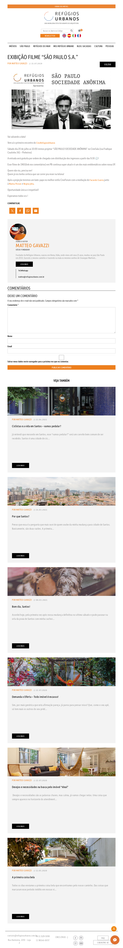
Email (10, 346)
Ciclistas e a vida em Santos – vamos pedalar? (36, 426)
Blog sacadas (84, 46)
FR (80, 35)
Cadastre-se (103, 942)
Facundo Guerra (97, 179)
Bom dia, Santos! (21, 606)
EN (65, 35)
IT (75, 35)
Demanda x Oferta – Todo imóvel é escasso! (35, 697)
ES (70, 35)
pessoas (110, 46)
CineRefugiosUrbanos (45, 142)
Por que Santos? (20, 516)
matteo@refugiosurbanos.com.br (31, 276)
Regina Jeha (29, 183)
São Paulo (25, 46)
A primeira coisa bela (23, 877)
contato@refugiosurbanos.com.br (22, 935)
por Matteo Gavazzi (17, 63)
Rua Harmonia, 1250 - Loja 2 (19, 941)
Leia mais (24, 264)
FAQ (103, 938)
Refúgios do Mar (41, 46)
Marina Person (15, 183)
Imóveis (13, 46)
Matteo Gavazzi (32, 245)
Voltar (107, 64)
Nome (10, 336)
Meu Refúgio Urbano (63, 46)
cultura (98, 46)
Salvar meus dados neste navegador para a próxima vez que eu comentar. (38, 361)
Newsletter (50, 35)
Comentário (13, 304)
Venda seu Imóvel (61, 6)
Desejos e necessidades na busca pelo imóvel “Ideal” (40, 787)
